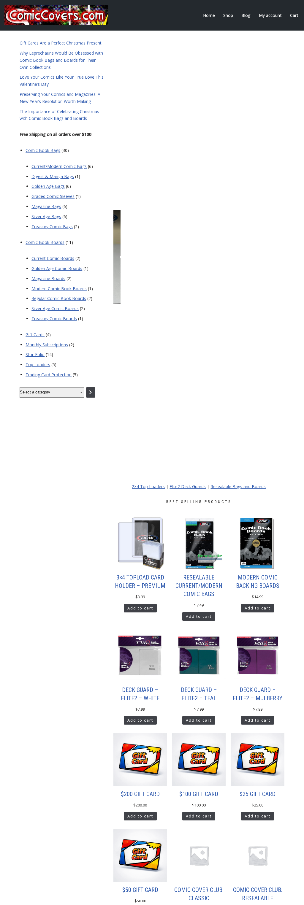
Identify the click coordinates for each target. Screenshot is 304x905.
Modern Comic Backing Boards (257, 581)
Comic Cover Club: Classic (199, 894)
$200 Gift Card (140, 794)
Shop (228, 15)
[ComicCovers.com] (56, 15)
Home (209, 15)
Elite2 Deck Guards (188, 486)
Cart (294, 15)
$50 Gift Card (140, 889)
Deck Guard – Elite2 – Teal (199, 694)
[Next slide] (277, 257)
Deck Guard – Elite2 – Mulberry (257, 694)
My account (270, 15)
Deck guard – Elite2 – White (140, 694)
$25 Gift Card (258, 794)
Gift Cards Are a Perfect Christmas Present (61, 43)
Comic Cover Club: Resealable (257, 894)
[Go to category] (90, 392)
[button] (193, 476)
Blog (246, 15)
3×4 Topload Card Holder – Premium (140, 581)
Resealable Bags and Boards (238, 486)
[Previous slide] (120, 257)
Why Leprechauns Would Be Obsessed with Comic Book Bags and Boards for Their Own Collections (61, 60)
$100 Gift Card (198, 794)
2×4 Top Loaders (148, 486)
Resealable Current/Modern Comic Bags (198, 586)
